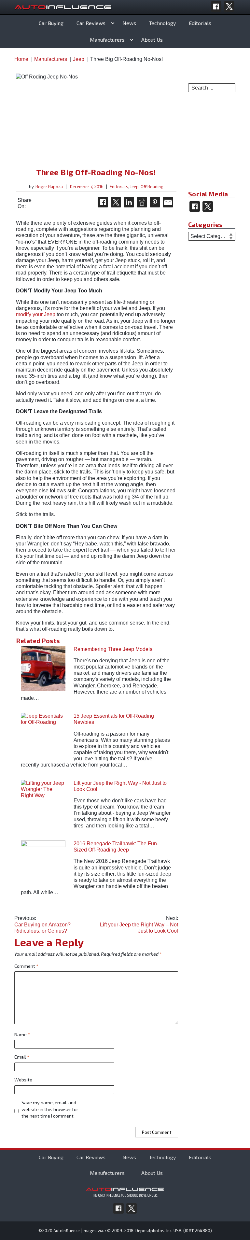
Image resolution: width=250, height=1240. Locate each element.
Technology (162, 23)
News (129, 23)
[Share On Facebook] (103, 202)
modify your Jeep (35, 314)
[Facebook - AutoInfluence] (216, 6)
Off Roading (152, 186)
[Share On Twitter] (116, 202)
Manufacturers (107, 39)
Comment (26, 966)
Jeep (134, 186)
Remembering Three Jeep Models (113, 649)
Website (23, 1079)
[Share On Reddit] (142, 202)
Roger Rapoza (49, 186)
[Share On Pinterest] (155, 202)
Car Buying (51, 23)
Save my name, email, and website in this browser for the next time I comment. (49, 1109)
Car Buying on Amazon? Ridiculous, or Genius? (42, 924)
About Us (152, 39)
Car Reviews (90, 23)
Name (22, 1034)
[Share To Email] (168, 202)
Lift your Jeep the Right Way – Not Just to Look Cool (139, 924)
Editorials (200, 23)
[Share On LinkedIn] (129, 202)
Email (21, 1057)
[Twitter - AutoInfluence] (229, 6)
